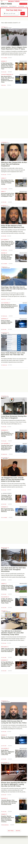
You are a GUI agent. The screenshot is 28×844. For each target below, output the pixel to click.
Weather (25, 178)
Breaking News (4, 6)
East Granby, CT (5, 239)
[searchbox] (12, 13)
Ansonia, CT (4, 735)
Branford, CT (4, 798)
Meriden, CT (4, 61)
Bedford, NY (4, 253)
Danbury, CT (4, 814)
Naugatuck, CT (4, 396)
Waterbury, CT (4, 142)
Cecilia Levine (4, 250)
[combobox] (11, 13)
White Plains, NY (5, 547)
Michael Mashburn (5, 824)
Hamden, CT (4, 583)
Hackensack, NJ (5, 332)
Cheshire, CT (4, 611)
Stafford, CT (4, 27)
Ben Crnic (4, 85)
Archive (18, 830)
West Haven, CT (4, 646)
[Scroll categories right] (27, 6)
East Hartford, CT (5, 302)
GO (23, 13)
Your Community (13, 6)
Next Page (10, 830)
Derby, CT (3, 191)
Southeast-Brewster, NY (7, 74)
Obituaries (5, 458)
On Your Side (21, 6)
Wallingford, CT (5, 457)
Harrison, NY (4, 267)
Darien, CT (3, 178)
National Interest (7, 493)
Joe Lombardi (4, 57)
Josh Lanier (4, 71)
